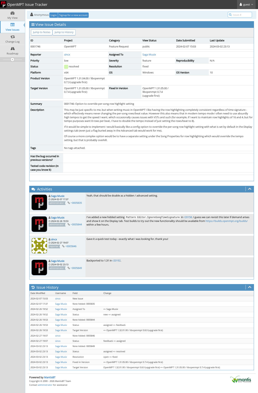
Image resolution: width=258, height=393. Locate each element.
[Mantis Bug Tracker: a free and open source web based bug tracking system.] (240, 379)
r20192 (116, 260)
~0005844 (76, 224)
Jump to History (64, 32)
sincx (67, 54)
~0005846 (70, 246)
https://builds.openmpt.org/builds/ (227, 221)
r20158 (188, 217)
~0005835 (76, 203)
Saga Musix (149, 54)
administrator (45, 384)
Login (54, 15)
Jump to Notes (41, 32)
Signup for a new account (73, 15)
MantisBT (49, 377)
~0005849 (76, 268)
